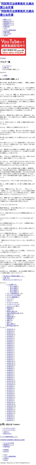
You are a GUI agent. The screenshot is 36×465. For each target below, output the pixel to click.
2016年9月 (10, 408)
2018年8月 (10, 368)
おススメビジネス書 (13, 295)
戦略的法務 (10, 316)
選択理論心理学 (11, 325)
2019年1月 (10, 359)
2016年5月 (10, 415)
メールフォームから (9, 428)
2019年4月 (10, 354)
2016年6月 (10, 413)
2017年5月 (10, 393)
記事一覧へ (6, 278)
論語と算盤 (10, 324)
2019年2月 (10, 358)
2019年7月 (10, 350)
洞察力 (9, 320)
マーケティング (11, 302)
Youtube (5, 35)
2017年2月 (10, 399)
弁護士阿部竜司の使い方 (14, 313)
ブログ (5, 28)
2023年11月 (10, 329)
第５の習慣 (13, 291)
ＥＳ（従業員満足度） (13, 293)
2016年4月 (10, 416)
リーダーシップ (11, 304)
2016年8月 (10, 409)
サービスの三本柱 (8, 443)
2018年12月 (10, 361)
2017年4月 (10, 395)
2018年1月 (10, 379)
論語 (8, 322)
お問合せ (6, 458)
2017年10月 (10, 384)
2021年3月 (10, 338)
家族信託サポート (8, 21)
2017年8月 (10, 388)
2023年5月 (10, 331)
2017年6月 (10, 391)
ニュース (9, 299)
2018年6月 (10, 370)
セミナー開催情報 (12, 297)
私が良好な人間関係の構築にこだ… (14, 276)
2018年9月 (10, 366)
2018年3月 (10, 375)
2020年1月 (10, 349)
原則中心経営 (11, 311)
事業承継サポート (8, 23)
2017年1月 (10, 400)
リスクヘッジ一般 (12, 306)
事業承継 (9, 308)
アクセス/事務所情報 (9, 30)
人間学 (5, 75)
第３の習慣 (13, 288)
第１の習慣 (13, 286)
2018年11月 (10, 363)
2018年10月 (10, 365)
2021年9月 (10, 336)
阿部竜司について (8, 25)
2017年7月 (10, 390)
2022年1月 (10, 333)
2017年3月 (10, 397)
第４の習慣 (13, 290)
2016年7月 (10, 411)
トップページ (7, 66)
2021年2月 (10, 340)
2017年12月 (10, 381)
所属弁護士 (6, 26)
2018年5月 (10, 372)
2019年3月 (10, 356)
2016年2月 (10, 418)
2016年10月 (10, 406)
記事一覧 (6, 67)
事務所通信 (6, 32)
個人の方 (6, 451)
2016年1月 (10, 420)
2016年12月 (10, 402)
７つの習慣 (10, 284)
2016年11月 (10, 404)
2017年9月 (10, 386)
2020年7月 (10, 343)
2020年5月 (10, 347)
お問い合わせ (7, 33)
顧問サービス (7, 19)
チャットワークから (9, 430)
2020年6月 (10, 345)
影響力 (9, 315)
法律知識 (9, 318)
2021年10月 (10, 334)
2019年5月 (10, 352)
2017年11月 (10, 383)
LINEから (6, 432)
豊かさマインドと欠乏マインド (12, 279)
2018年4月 (10, 374)
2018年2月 (10, 377)
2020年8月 (10, 341)
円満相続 (6, 449)
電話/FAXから (7, 433)
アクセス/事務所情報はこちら (9, 436)
